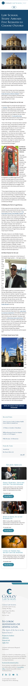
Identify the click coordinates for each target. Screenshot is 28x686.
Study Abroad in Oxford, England (10, 94)
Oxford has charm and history (15, 318)
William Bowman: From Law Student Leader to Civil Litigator (12, 433)
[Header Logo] (14, 3)
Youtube (13, 675)
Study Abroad (5, 304)
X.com (17, 675)
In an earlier (17, 116)
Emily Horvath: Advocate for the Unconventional (14, 483)
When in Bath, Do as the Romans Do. (14, 517)
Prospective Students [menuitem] (8, 635)
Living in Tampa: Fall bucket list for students (14, 551)
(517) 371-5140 (5, 615)
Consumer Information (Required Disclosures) (11, 648)
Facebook (2, 675)
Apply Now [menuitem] (5, 643)
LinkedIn (6, 675)
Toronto (5, 107)
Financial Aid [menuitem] (6, 640)
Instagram (9, 675)
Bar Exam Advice (8, 452)
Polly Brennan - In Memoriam (10, 438)
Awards (6, 449)
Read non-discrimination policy (10, 662)
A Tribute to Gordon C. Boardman (12, 428)
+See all (22, 454)
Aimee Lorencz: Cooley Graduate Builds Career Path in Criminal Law (13, 422)
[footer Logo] (9, 595)
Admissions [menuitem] (5, 638)
